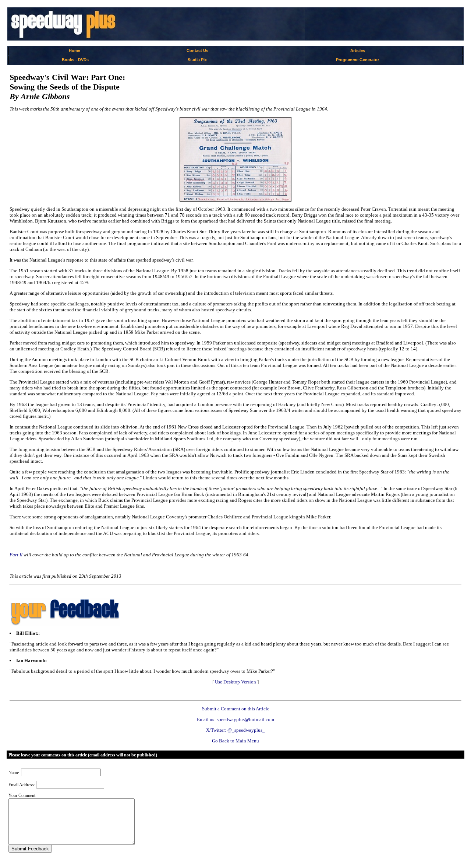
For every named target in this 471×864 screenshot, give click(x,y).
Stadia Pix (197, 59)
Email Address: (21, 784)
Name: (14, 772)
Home (74, 50)
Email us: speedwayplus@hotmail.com (235, 719)
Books (68, 59)
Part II (16, 554)
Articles (357, 50)
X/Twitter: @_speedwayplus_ (235, 730)
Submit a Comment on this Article (235, 708)
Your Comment (21, 795)
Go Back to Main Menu (235, 741)
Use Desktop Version (235, 682)
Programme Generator (357, 59)
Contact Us (197, 50)
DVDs (83, 59)
